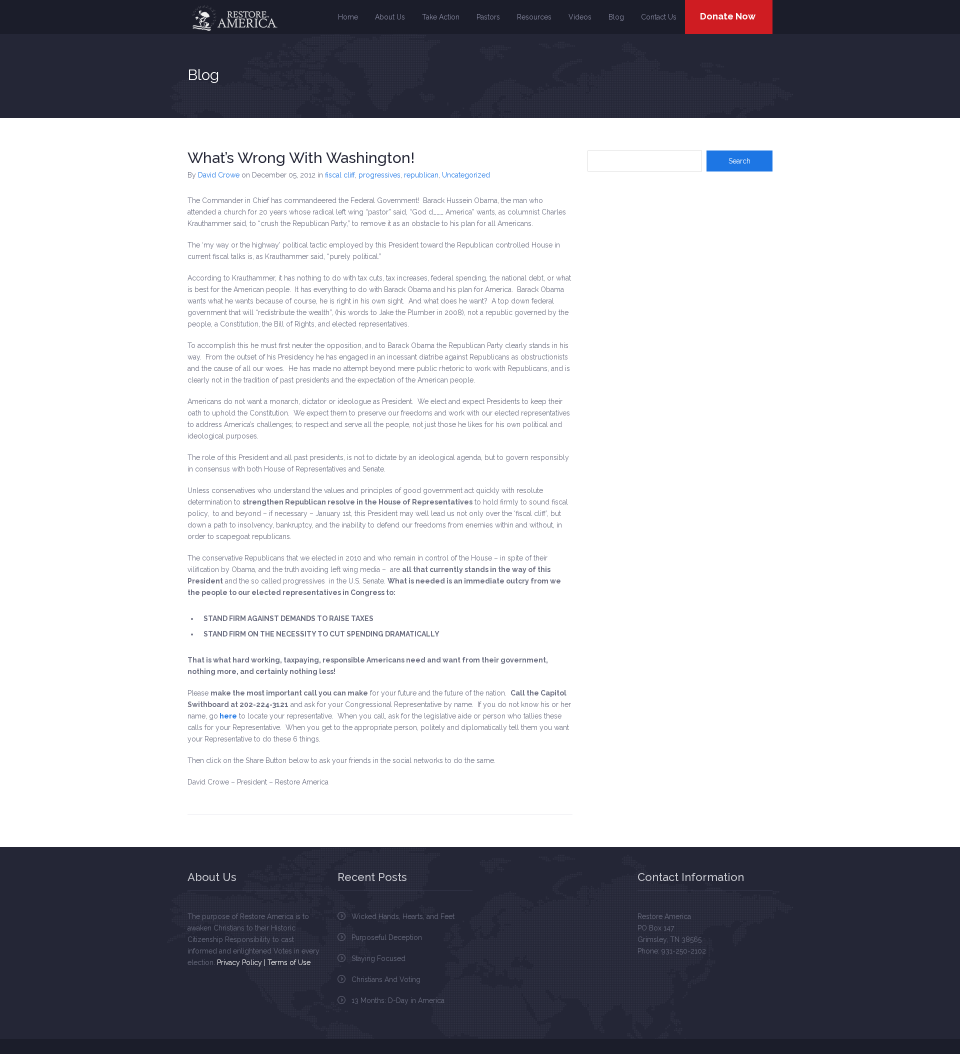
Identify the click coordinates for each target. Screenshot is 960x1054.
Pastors (488, 17)
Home (348, 17)
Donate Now (728, 16)
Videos (580, 17)
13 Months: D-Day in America (398, 1000)
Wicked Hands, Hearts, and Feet (403, 916)
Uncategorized (466, 175)
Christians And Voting (386, 980)
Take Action (441, 17)
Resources (534, 17)
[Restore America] (234, 18)
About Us (390, 17)
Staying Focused (379, 958)
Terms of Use (289, 962)
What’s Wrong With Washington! (301, 157)
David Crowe (219, 175)
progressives (379, 175)
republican (421, 175)
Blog (616, 17)
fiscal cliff (340, 175)
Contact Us (658, 17)
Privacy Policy (239, 962)
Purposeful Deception (387, 938)
